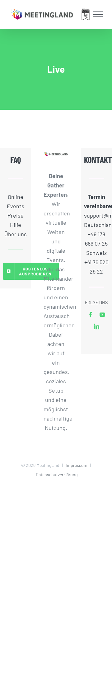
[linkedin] (96, 326)
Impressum (76, 465)
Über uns (15, 234)
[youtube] (102, 314)
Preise (15, 215)
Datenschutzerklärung (56, 474)
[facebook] (90, 314)
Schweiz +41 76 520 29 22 (96, 262)
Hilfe (15, 224)
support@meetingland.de (96, 215)
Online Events (15, 201)
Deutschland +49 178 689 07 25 (96, 234)
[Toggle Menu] (98, 14)
